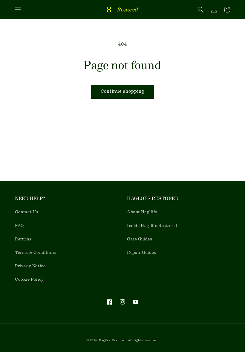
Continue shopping (122, 91)
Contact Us (26, 211)
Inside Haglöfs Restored (152, 225)
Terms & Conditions (35, 252)
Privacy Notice (30, 265)
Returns (23, 239)
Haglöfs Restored (112, 340)
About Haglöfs (142, 211)
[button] (17, 9)
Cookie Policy (29, 279)
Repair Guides (141, 252)
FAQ (19, 225)
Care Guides (139, 239)
